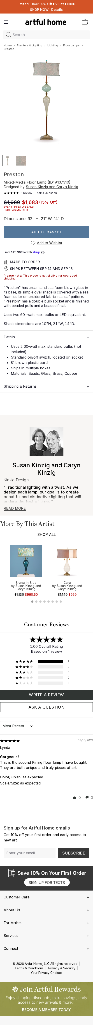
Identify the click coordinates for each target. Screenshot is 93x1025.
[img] (10, 741)
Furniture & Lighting (29, 45)
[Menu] (6, 22)
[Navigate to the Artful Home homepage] (45, 22)
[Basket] (84, 22)
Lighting (52, 45)
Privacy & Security (61, 968)
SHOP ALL (46, 534)
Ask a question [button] (46, 707)
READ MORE (15, 508)
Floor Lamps (71, 45)
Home (8, 45)
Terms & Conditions (29, 968)
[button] (12, 193)
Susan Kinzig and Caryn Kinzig (52, 186)
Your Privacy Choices (47, 973)
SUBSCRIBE (73, 853)
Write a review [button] (46, 694)
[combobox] (46, 34)
